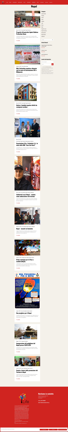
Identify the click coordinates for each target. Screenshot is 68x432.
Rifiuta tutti (53, 429)
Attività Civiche (43, 13)
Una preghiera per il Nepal (23, 313)
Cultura (42, 17)
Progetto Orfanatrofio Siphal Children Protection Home (27, 33)
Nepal (24, 30)
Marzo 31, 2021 (18, 30)
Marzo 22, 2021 (43, 51)
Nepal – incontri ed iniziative (24, 229)
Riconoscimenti (43, 32)
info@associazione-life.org (44, 402)
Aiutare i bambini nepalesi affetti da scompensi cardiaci (26, 106)
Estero (22, 30)
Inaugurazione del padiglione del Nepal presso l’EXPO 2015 (25, 344)
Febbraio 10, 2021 (18, 66)
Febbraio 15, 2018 (18, 257)
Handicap (42, 21)
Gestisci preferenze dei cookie (62, 429)
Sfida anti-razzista (44, 50)
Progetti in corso (43, 28)
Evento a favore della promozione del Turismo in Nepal (27, 371)
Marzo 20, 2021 (43, 55)
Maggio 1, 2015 (18, 341)
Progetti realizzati (28, 30)
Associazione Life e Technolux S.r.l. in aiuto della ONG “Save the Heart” (27, 144)
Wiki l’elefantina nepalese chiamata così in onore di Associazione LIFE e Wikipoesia (26, 70)
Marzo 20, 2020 (18, 103)
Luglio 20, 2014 (18, 368)
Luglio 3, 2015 (18, 311)
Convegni (23, 257)
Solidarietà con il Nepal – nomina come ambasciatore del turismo (25, 195)
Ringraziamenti (28, 141)
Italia (24, 311)
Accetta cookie (44, 429)
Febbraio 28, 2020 (18, 226)
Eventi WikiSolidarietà (44, 54)
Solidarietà (31, 141)
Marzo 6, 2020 (18, 192)
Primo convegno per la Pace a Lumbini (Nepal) (25, 261)
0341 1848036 (43, 400)
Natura (25, 66)
